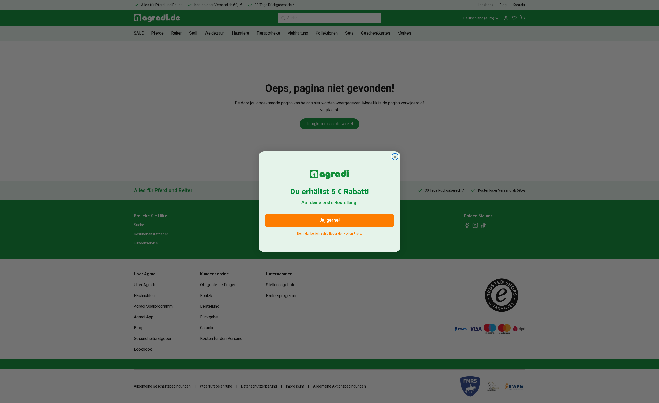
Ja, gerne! (329, 220)
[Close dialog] (395, 156)
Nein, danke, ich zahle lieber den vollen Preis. (329, 232)
